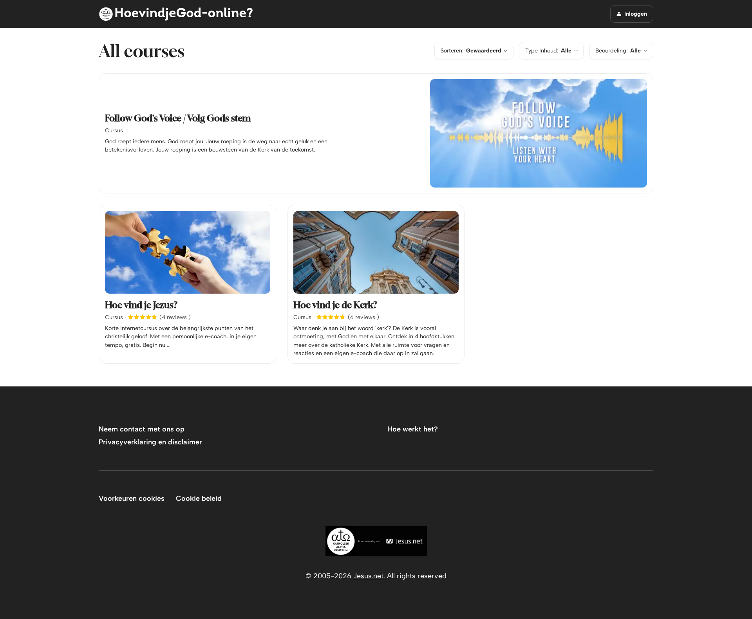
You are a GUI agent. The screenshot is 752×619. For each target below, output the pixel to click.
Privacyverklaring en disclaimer (150, 442)
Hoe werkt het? (412, 429)
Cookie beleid (199, 498)
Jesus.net (368, 576)
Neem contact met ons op (141, 429)
